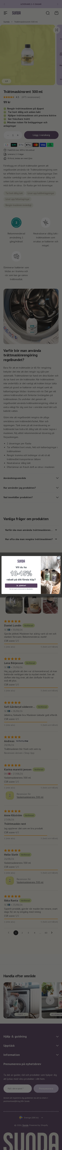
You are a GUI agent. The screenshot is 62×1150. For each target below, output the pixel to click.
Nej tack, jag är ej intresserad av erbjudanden (21, 589)
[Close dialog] (58, 558)
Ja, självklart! (21, 585)
